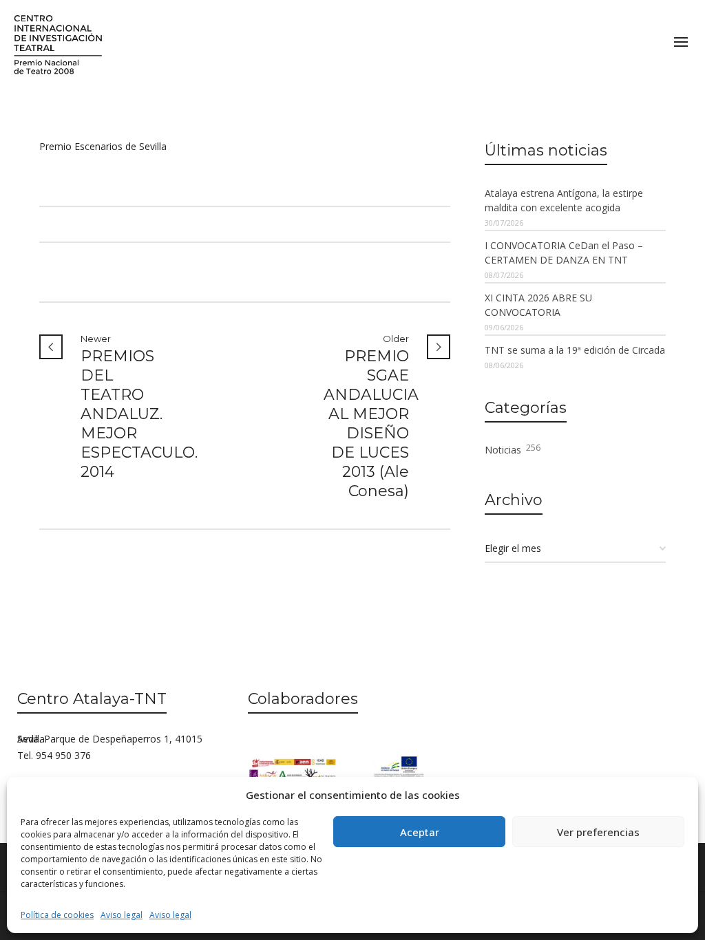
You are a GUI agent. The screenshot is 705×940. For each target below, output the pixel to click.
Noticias (512, 449)
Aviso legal (122, 915)
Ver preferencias (598, 832)
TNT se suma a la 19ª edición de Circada (575, 349)
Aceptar (419, 832)
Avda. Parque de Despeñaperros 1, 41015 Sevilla (109, 738)
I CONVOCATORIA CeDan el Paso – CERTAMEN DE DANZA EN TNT (564, 252)
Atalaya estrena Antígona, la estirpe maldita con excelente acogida (564, 200)
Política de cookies (57, 915)
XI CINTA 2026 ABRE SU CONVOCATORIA (538, 305)
